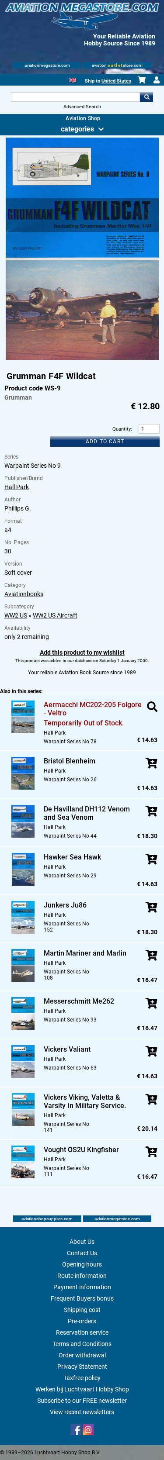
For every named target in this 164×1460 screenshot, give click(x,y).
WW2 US (15, 615)
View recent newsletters (82, 1411)
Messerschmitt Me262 (79, 1001)
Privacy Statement (82, 1366)
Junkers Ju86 (65, 905)
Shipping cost (82, 1309)
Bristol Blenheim (69, 761)
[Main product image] (82, 358)
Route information (82, 1275)
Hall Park (16, 486)
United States (116, 81)
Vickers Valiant (67, 1049)
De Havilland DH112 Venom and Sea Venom (87, 813)
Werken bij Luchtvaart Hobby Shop (82, 1389)
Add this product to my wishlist (82, 652)
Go (146, 97)
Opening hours (82, 1264)
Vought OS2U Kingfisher (81, 1150)
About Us (82, 1241)
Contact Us (82, 1252)
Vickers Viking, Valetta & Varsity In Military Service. (85, 1101)
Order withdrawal (82, 1355)
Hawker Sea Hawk (72, 857)
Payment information (82, 1287)
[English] (73, 79)
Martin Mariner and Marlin (85, 953)
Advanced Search (82, 107)
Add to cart (105, 441)
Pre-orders (82, 1321)
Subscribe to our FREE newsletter (82, 1400)
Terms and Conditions (82, 1343)
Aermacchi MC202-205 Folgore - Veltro (93, 709)
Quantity (121, 429)
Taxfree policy (82, 1377)
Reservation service (82, 1332)
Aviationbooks (23, 593)
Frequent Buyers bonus (82, 1298)
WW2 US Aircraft (55, 615)
